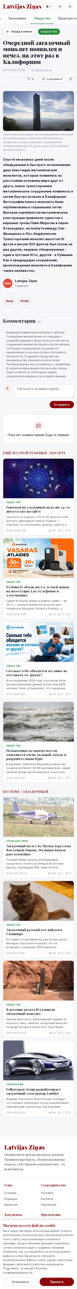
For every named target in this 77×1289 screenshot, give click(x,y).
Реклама (47, 1192)
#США (25, 301)
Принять (57, 1282)
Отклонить (20, 1282)
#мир (9, 301)
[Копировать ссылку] (70, 78)
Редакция (10, 1198)
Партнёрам (48, 1204)
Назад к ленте (21, 31)
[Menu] (70, 6)
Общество (42, 18)
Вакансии (11, 1204)
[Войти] (60, 6)
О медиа (10, 1192)
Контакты (47, 1198)
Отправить (62, 404)
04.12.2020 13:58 (14, 70)
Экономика (17, 18)
